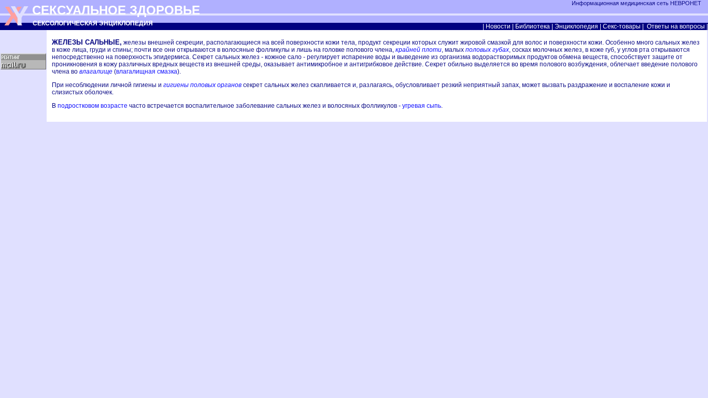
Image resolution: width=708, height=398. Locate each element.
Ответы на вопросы (675, 26)
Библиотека (532, 26)
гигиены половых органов (202, 85)
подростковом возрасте (93, 105)
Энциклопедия (576, 26)
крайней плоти (418, 49)
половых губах (487, 49)
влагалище (95, 71)
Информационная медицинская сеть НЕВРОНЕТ (637, 3)
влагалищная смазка (146, 71)
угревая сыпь (421, 105)
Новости (498, 26)
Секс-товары (621, 26)
